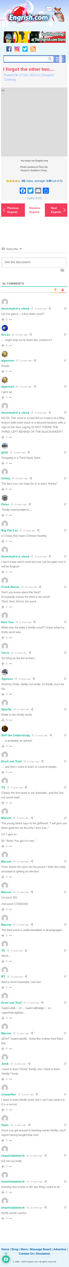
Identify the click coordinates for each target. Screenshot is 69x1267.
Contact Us (26, 1253)
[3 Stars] (13, 181)
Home (5, 1249)
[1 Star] (7, 181)
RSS (33, 49)
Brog (15, 1249)
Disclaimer (43, 1253)
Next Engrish (56, 209)
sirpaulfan (8, 1094)
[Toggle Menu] (60, 59)
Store (24, 1249)
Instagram (17, 49)
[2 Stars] (10, 181)
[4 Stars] (16, 181)
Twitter (25, 49)
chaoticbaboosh (13, 1155)
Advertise (59, 1249)
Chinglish (47, 75)
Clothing (10, 79)
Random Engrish (34, 209)
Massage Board (40, 1249)
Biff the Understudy (15, 735)
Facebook (9, 49)
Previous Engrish (13, 209)
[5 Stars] (19, 181)
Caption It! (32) (34, 198)
